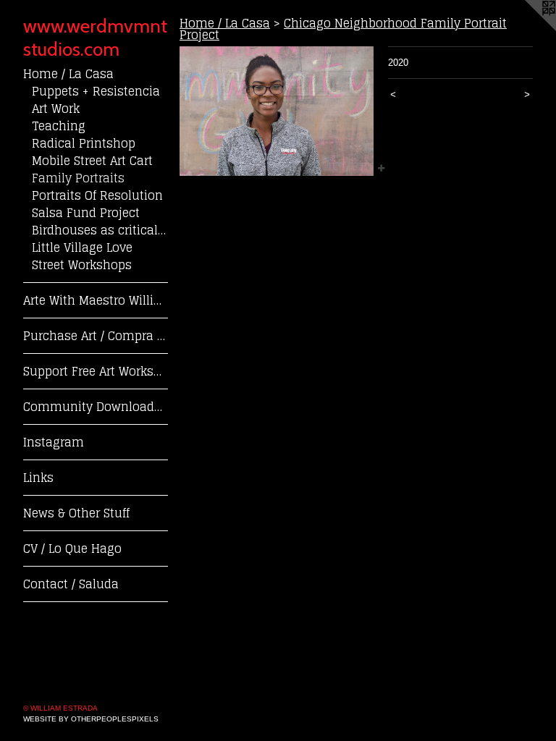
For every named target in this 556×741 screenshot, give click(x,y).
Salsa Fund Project (86, 212)
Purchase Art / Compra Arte (95, 335)
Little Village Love (82, 247)
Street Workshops (82, 265)
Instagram (53, 442)
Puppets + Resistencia (96, 91)
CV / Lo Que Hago (72, 548)
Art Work (56, 108)
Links (38, 477)
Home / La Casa (68, 73)
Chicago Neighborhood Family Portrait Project (343, 29)
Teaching (58, 126)
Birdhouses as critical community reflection (100, 230)
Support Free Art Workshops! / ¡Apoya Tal (95, 371)
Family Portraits (78, 178)
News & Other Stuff (76, 513)
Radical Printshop (83, 143)
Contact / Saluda (71, 584)
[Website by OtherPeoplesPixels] (527, 29)
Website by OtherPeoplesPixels (91, 719)
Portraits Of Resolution (97, 195)
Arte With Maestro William (95, 300)
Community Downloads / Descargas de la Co (95, 406)
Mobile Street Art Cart (92, 160)
